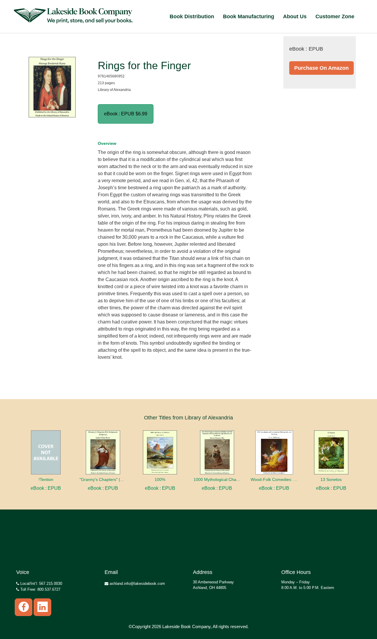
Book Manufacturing (248, 16)
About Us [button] (295, 16)
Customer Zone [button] (334, 16)
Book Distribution (192, 16)
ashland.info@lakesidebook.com (136, 583)
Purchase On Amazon (321, 68)
